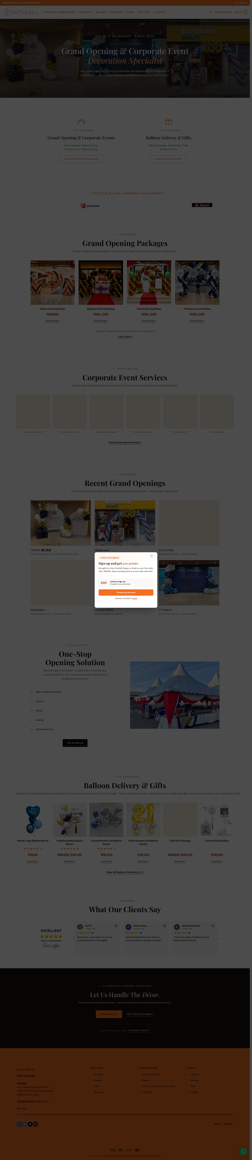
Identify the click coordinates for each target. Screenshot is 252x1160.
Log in (134, 598)
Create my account (126, 592)
